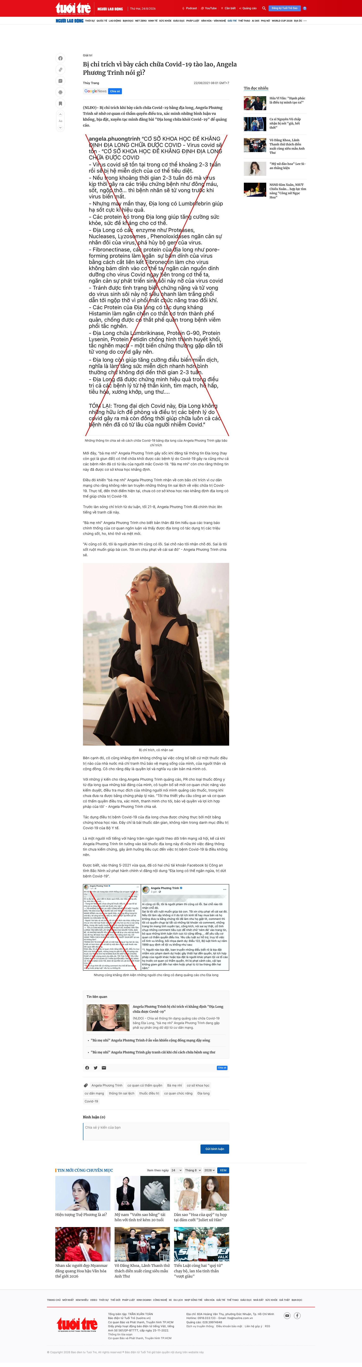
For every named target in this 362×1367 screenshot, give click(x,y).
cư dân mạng (94, 1093)
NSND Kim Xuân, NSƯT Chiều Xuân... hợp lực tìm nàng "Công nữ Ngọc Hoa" (288, 191)
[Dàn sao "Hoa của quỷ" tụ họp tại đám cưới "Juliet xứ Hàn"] (201, 1193)
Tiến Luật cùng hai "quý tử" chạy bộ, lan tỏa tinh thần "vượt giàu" (198, 1271)
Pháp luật (192, 20)
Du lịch (178, 1299)
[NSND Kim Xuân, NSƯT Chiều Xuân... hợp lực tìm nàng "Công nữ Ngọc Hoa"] (255, 190)
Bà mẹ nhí (174, 1085)
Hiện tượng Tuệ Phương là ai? (81, 1214)
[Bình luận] (60, 81)
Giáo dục (179, 20)
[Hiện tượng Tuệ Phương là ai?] (82, 1193)
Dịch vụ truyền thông (200, 1326)
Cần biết (230, 8)
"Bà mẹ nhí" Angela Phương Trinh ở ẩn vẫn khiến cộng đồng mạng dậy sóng (150, 1040)
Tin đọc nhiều (256, 88)
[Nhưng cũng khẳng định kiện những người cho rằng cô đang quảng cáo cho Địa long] (156, 927)
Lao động (115, 20)
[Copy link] (60, 70)
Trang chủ (54, 1299)
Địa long (203, 1093)
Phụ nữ (265, 20)
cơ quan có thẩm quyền (144, 1085)
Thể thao (244, 20)
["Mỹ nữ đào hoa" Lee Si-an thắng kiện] (255, 169)
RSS (267, 1326)
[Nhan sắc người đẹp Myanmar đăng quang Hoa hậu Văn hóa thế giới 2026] (82, 1244)
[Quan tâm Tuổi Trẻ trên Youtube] (287, 1315)
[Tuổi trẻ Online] (77, 1324)
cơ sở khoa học (198, 1085)
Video (93, 1299)
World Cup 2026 (282, 20)
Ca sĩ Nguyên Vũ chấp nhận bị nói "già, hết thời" (285, 123)
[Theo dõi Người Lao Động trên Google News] (95, 91)
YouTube (211, 8)
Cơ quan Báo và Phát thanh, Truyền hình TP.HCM (140, 1338)
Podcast (191, 8)
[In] (60, 92)
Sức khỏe (165, 20)
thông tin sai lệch (121, 1093)
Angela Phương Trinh (107, 1085)
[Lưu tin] (60, 104)
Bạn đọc (128, 20)
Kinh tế (153, 20)
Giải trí (232, 20)
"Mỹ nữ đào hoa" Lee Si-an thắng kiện (288, 166)
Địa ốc (298, 20)
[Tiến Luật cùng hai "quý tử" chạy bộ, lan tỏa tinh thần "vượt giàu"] (201, 1244)
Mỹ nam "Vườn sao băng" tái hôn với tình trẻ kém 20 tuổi (140, 1217)
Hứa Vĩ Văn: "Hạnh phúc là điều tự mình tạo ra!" (287, 100)
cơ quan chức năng (178, 1093)
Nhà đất (258, 1299)
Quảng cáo (250, 8)
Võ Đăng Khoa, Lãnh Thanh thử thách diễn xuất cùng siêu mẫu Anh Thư (287, 146)
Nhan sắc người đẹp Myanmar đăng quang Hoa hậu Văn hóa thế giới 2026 (81, 1271)
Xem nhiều (82, 1299)
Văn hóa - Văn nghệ (213, 20)
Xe (170, 1299)
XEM (223, 1170)
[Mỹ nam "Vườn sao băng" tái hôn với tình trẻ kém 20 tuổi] (142, 1193)
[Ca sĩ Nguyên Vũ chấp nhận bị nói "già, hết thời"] (255, 124)
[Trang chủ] (69, 20)
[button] (60, 114)
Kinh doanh (144, 1299)
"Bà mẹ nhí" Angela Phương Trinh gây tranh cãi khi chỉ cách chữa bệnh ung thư (153, 1052)
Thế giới (115, 1299)
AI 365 (255, 20)
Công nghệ (160, 1299)
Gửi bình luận (215, 1149)
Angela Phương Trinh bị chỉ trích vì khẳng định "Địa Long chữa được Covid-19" (178, 1009)
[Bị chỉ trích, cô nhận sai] (156, 654)
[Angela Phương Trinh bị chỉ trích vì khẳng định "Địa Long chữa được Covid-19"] (108, 1017)
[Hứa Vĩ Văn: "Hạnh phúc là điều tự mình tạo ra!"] (255, 103)
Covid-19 (91, 1101)
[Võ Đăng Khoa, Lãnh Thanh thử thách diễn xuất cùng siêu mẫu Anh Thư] (255, 145)
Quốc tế (102, 20)
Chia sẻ (115, 91)
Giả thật (284, 1299)
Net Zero (141, 20)
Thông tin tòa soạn (120, 1334)
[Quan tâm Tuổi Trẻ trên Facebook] (297, 1315)
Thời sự (90, 20)
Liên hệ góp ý (253, 1326)
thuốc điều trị (149, 1093)
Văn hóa (209, 1299)
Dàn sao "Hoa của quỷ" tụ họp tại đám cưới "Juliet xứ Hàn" (200, 1217)
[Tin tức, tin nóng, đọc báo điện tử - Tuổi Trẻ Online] (76, 8)
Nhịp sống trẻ (193, 1299)
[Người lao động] (110, 8)
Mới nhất (68, 1299)
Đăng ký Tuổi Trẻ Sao (284, 8)
